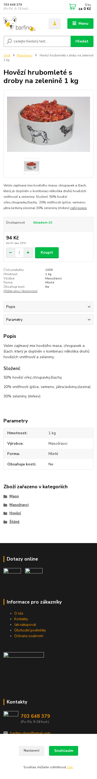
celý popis (78, 208)
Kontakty (21, 619)
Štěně (14, 521)
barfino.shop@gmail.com (30, 733)
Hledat (81, 41)
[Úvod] (22, 23)
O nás (18, 613)
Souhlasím (63, 750)
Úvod (7, 55)
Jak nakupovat (25, 624)
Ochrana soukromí (28, 636)
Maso (14, 496)
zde (70, 767)
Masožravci (24, 55)
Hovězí (15, 513)
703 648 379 (13, 5)
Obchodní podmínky (30, 630)
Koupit (47, 252)
